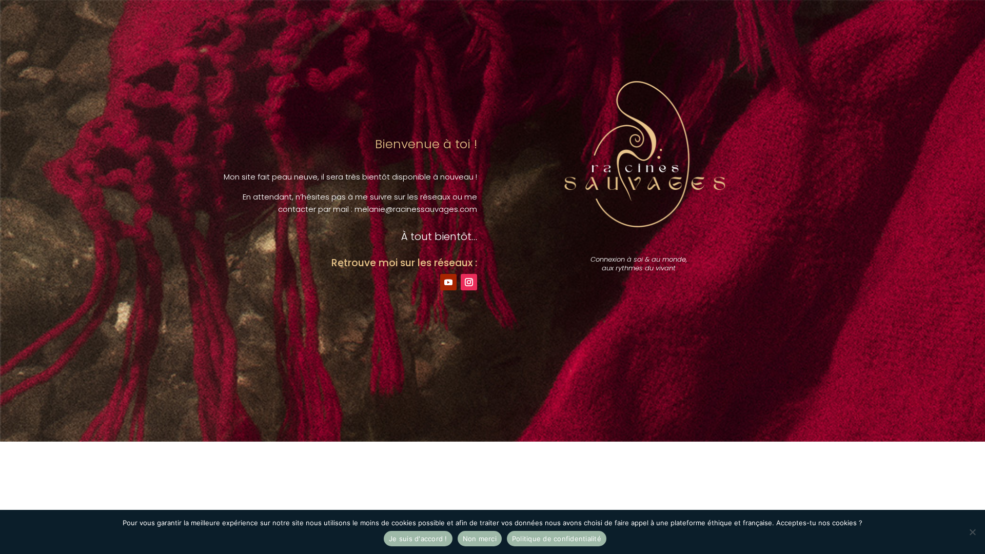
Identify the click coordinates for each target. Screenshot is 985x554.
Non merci (480, 539)
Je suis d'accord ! (418, 539)
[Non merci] (972, 532)
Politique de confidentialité (556, 539)
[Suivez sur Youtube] (448, 282)
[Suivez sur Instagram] (469, 282)
